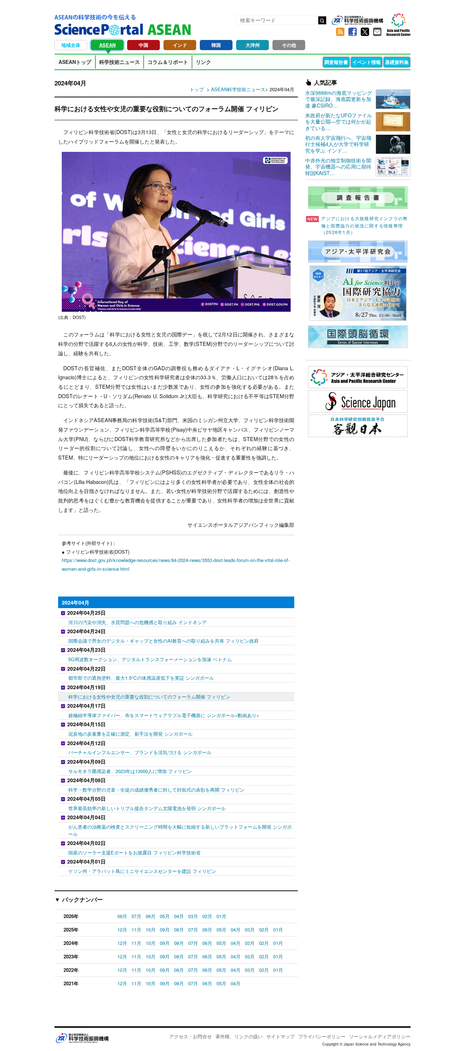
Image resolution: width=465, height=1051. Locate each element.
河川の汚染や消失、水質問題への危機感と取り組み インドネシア (137, 622)
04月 (179, 916)
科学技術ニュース (119, 61)
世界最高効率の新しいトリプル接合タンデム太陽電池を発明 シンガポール (147, 808)
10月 (150, 929)
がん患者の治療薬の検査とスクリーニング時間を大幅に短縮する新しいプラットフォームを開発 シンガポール (180, 830)
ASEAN (107, 44)
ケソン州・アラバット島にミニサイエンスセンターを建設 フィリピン (142, 871)
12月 (122, 929)
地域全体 (70, 44)
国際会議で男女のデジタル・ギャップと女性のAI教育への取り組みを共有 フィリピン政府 (163, 640)
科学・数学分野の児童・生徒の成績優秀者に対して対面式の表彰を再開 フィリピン (156, 789)
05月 (165, 916)
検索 (322, 20)
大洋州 (253, 44)
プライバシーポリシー (321, 1036)
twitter (364, 32)
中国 (143, 44)
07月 (136, 916)
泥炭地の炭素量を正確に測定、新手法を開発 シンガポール (130, 733)
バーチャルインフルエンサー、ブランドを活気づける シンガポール (139, 752)
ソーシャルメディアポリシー (380, 1036)
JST (82, 1038)
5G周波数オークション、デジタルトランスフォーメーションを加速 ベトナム (150, 659)
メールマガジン (377, 32)
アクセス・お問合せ (190, 1036)
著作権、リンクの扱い (239, 1036)
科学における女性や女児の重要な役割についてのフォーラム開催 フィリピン (149, 696)
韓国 (216, 44)
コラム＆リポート (167, 61)
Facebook (352, 32)
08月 (122, 916)
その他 (289, 44)
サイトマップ (280, 1036)
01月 (221, 916)
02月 (207, 916)
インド (180, 44)
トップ (197, 89)
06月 (150, 916)
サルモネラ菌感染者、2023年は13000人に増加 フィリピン (130, 771)
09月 (165, 929)
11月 (136, 929)
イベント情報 (366, 61)
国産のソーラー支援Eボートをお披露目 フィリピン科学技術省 (134, 852)
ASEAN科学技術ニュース (238, 89)
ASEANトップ (74, 61)
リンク (203, 61)
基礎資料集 (397, 61)
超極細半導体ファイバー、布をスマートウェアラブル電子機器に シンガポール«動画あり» (163, 715)
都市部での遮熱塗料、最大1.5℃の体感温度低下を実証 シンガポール (141, 677)
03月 (193, 916)
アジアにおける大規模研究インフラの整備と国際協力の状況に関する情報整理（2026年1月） (364, 225)
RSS (340, 32)
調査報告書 (336, 61)
